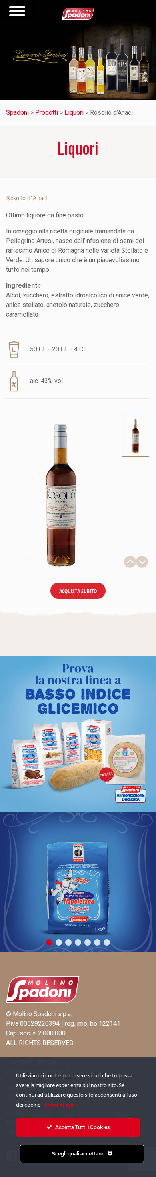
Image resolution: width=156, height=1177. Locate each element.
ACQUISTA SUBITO (78, 591)
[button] (49, 942)
